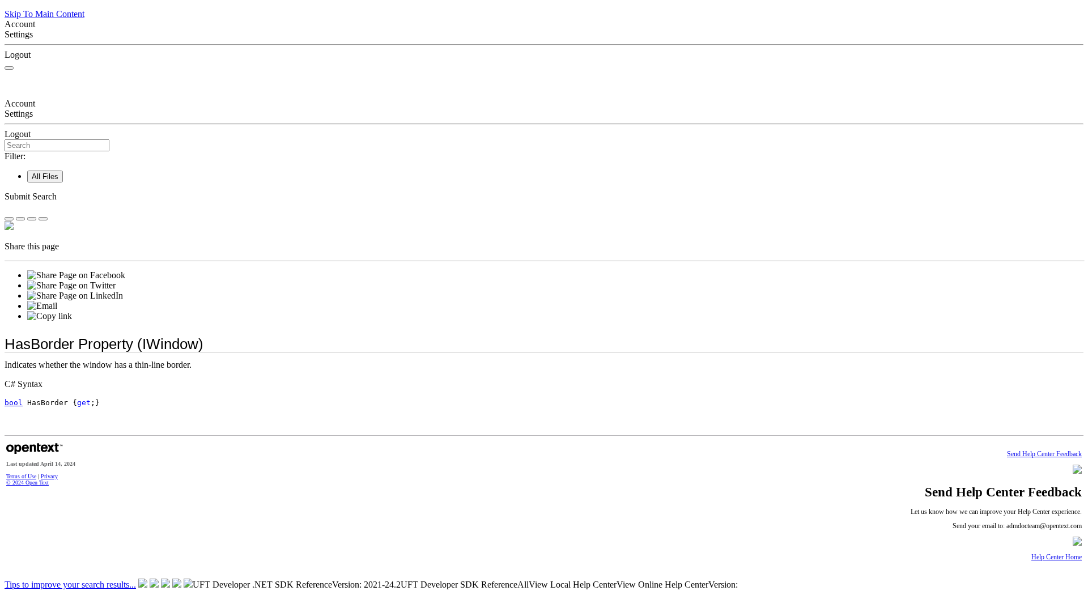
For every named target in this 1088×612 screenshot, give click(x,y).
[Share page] (9, 218)
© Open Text (27, 482)
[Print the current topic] (43, 218)
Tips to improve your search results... (70, 584)
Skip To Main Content (44, 14)
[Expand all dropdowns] (20, 218)
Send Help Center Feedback (1044, 454)
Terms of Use (21, 476)
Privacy (49, 476)
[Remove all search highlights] (31, 218)
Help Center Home (1056, 557)
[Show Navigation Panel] (9, 68)
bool (14, 402)
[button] (544, 197)
